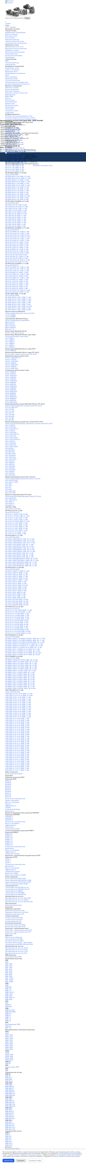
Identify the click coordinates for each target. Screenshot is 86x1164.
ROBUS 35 (9, 839)
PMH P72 (8, 1140)
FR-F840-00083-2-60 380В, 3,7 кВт (17, 187)
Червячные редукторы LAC (14, 914)
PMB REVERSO (10, 1012)
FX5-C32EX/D (10, 425)
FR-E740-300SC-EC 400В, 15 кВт (16, 288)
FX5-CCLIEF (9, 409)
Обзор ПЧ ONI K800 (12, 637)
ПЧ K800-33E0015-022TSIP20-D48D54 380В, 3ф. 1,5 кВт (25, 640)
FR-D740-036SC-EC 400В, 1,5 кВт (17, 246)
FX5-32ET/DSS (10, 470)
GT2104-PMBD (10, 317)
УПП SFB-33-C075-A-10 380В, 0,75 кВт (19, 695)
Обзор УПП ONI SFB (12, 692)
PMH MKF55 (9, 1086)
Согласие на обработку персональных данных (27, 1155)
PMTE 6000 (9, 1060)
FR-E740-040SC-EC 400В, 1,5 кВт (16, 279)
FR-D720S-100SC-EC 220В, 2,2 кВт (17, 240)
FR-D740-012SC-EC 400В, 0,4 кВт (17, 244)
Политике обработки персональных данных (66, 1156)
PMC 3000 (8, 965)
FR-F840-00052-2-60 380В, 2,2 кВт (17, 183)
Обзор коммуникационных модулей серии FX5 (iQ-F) (23, 406)
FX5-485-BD (9, 420)
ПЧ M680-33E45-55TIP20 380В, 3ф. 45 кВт (20, 683)
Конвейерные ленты (12, 68)
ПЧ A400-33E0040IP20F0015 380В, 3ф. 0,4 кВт (21, 558)
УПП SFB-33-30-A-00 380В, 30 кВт (17, 733)
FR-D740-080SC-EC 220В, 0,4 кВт (17, 249)
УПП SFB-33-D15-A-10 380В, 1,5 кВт (18, 702)
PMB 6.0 (8, 1013)
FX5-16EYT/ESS (10, 459)
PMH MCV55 (9, 1124)
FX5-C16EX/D (10, 441)
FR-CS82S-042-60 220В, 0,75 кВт (16, 206)
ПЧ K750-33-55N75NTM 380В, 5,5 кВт (18, 610)
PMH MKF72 (9, 1088)
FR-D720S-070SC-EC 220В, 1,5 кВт (17, 238)
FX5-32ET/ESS (10, 475)
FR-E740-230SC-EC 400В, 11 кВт (16, 286)
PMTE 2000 (9, 1054)
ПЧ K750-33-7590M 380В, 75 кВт (16, 628)
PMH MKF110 (10, 1092)
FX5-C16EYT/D (10, 445)
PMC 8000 (8, 974)
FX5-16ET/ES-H (10, 498)
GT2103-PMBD (10, 315)
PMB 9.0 (8, 1021)
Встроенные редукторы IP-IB (15, 926)
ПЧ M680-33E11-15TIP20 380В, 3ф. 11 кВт (20, 672)
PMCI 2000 (9, 1038)
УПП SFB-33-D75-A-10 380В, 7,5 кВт (18, 717)
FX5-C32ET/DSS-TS (12, 434)
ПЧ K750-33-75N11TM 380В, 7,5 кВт (18, 612)
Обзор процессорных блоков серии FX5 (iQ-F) (21, 354)
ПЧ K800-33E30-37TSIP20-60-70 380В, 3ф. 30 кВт (22, 654)
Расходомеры (9, 107)
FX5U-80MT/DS (10, 400)
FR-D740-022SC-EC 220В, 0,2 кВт (17, 251)
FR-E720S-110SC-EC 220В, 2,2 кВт (17, 270)
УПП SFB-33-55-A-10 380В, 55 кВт (17, 752)
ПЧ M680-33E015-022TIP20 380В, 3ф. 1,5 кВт (21, 663)
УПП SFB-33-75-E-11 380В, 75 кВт (17, 770)
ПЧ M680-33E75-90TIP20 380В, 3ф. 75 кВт (20, 686)
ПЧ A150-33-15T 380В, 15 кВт (15, 534)
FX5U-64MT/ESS (11, 386)
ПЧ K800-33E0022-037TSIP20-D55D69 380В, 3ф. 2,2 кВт (25, 642)
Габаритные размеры (12, 809)
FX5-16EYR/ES (10, 455)
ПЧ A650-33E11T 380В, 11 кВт (16, 582)
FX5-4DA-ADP (10, 493)
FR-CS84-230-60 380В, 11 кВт (15, 224)
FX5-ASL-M (9, 413)
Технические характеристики (15, 798)
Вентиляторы (9, 100)
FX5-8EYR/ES (10, 450)
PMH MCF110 (10, 1118)
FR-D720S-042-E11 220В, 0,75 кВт (17, 256)
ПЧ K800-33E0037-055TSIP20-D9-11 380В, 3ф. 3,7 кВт (24, 644)
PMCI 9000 (9, 1049)
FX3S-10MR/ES (10, 350)
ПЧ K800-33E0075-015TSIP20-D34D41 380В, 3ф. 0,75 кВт (25, 638)
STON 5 (8, 862)
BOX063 (8, 788)
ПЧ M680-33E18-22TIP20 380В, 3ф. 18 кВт (20, 676)
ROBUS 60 (9, 845)
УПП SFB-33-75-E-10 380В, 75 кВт (17, 768)
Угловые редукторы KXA (14, 919)
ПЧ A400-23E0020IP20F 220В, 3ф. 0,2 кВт (20, 548)
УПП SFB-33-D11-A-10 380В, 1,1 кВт (18, 699)
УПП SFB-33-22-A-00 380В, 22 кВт (17, 729)
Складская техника (11, 110)
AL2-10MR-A (9, 338)
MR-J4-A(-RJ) (10, 322)
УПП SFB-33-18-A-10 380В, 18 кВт (17, 727)
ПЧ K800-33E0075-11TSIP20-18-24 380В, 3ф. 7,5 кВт (23, 647)
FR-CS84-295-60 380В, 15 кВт (15, 226)
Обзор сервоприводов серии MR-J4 (17, 320)
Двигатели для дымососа (13, 937)
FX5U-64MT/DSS (11, 391)
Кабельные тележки (12, 87)
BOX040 (8, 784)
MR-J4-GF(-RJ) (10, 326)
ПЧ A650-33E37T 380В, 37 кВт (16, 590)
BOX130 (8, 795)
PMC (6, 962)
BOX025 (8, 781)
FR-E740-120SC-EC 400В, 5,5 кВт (16, 281)
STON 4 (8, 861)
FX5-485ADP (9, 416)
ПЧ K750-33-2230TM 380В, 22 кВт (17, 619)
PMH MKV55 (9, 1101)
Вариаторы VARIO (11, 873)
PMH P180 (8, 1145)
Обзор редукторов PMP (13, 957)
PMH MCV (9, 1122)
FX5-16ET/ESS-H (11, 500)
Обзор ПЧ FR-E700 (11, 265)
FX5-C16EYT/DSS (11, 446)
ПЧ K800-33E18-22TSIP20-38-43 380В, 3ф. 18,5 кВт (23, 653)
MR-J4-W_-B (9, 329)
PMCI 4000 (9, 1044)
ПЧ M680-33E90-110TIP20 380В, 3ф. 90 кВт (20, 688)
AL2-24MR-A (9, 345)
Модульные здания (11, 105)
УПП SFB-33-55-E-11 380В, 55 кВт (17, 759)
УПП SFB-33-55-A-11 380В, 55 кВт (17, 754)
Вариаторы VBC (11, 933)
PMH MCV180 (10, 1129)
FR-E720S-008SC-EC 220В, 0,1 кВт (17, 267)
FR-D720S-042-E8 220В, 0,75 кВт (16, 262)
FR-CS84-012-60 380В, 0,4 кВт (15, 212)
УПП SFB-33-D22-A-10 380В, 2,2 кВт (18, 706)
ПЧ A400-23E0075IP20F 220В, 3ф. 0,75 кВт (20, 551)
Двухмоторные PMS (12, 1067)
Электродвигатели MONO (14, 891)
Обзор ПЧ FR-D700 (12, 230)
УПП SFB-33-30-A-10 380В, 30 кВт (17, 734)
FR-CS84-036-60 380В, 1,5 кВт (15, 215)
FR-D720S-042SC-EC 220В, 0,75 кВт (17, 237)
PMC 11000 (9, 978)
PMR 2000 (8, 996)
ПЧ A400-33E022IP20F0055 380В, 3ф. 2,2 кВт (21, 564)
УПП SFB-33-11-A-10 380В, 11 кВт (17, 720)
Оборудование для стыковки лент (16, 82)
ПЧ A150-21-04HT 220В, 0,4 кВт (16, 514)
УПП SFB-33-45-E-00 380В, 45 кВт (17, 745)
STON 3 (8, 859)
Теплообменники (11, 102)
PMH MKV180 (10, 1106)
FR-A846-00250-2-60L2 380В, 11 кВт (18, 302)
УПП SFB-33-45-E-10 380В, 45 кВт (17, 747)
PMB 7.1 (8, 1017)
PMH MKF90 (9, 1090)
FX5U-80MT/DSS (11, 402)
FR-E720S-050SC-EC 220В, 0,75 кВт (17, 290)
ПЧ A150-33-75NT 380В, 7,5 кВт (16, 530)
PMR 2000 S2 (9, 997)
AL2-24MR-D (9, 347)
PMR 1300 (8, 994)
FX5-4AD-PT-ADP (11, 480)
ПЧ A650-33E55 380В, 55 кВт (15, 594)
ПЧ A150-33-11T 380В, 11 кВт (15, 532)
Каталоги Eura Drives (12, 1149)
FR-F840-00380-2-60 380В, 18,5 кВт (17, 196)
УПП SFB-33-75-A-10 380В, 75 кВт (17, 763)
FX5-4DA (8, 484)
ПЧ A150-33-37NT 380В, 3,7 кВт (16, 526)
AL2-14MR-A (9, 342)
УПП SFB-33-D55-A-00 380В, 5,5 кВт (18, 711)
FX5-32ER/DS (10, 468)
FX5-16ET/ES (9, 464)
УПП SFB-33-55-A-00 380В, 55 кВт (17, 750)
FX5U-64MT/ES (10, 384)
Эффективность (10, 805)
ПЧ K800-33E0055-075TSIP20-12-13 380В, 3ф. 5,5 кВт (24, 646)
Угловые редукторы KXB (14, 917)
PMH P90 (8, 1141)
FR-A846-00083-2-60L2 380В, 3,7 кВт (18, 297)
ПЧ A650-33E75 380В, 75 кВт (15, 596)
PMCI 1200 (9, 1037)
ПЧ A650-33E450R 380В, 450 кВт (17, 605)
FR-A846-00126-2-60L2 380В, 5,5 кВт (18, 299)
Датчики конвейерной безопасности (17, 84)
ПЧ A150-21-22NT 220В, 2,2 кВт (16, 519)
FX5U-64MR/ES (10, 382)
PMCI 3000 (9, 1042)
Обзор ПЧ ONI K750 (12, 608)
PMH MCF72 (9, 1115)
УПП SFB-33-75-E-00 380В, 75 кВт (17, 766)
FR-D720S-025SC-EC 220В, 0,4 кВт (17, 235)
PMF (6, 1070)
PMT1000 (8, 1006)
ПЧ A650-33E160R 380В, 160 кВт (17, 603)
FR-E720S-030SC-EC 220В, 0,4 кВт (17, 274)
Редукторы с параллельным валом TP (18, 932)
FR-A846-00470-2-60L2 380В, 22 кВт (18, 308)
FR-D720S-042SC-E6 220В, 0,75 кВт (17, 260)
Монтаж (8, 804)
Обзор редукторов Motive (14, 774)
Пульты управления (12, 89)
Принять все (8, 1160)
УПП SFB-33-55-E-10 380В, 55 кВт (17, 758)
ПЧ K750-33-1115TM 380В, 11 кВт (17, 614)
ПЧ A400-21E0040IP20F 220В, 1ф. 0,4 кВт (20, 541)
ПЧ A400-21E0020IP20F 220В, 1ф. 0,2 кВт (20, 539)
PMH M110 (9, 1081)
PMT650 (8, 1005)
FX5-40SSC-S (9, 503)
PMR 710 (8, 990)
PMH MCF (8, 1109)
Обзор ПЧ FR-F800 (11, 174)
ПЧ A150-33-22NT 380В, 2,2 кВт (16, 525)
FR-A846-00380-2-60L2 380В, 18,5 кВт (18, 306)
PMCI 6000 (9, 1047)
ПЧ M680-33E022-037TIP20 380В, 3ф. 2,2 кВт (21, 665)
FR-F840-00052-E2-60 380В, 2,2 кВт (17, 185)
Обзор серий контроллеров (14, 333)
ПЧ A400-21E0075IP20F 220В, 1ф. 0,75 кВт (20, 542)
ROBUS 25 (9, 836)
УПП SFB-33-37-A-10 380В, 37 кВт (17, 738)
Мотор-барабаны (11, 77)
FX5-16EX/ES (10, 461)
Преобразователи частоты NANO (16, 900)
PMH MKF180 (10, 1095)
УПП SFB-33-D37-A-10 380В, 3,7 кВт (18, 710)
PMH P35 (8, 1136)
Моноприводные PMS (12, 1024)
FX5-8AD (8, 489)
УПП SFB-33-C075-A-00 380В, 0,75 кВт (19, 694)
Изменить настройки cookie (43, 165)
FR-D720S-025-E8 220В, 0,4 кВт (16, 254)
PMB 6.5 (8, 1015)
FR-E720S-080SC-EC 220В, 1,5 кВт (17, 278)
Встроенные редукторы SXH (15, 925)
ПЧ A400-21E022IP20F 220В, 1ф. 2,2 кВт (19, 546)
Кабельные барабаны (12, 91)
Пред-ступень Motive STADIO (15, 875)
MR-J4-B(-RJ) (9, 324)
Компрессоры (10, 103)
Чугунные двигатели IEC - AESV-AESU (18, 942)
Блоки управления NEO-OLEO (15, 878)
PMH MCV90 (9, 1125)
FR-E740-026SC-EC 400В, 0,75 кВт (17, 292)
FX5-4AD (8, 486)
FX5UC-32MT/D (10, 359)
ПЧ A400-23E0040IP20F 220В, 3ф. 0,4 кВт (20, 550)
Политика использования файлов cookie (19, 116)
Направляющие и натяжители (15, 73)
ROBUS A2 (9, 834)
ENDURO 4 (9, 818)
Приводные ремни (11, 78)
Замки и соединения (12, 70)
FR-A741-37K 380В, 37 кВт (14, 167)
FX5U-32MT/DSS (11, 381)
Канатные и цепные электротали (16, 93)
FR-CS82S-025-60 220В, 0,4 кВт (16, 205)
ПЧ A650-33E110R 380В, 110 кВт (16, 599)
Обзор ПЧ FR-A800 (12, 295)
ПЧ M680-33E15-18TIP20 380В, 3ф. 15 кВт (20, 674)
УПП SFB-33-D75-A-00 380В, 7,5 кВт (18, 715)
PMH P (7, 1134)
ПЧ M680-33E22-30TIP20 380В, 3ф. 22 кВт (20, 678)
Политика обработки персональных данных (20, 118)
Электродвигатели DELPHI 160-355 (17, 889)
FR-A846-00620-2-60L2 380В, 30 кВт (18, 310)
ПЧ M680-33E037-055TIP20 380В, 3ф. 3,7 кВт (21, 667)
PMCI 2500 (9, 1040)
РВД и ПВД (9, 96)
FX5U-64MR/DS (10, 388)
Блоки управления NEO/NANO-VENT (18, 882)
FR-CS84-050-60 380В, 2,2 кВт (15, 217)
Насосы (7, 98)
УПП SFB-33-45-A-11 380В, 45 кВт (17, 743)
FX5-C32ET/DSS (10, 432)
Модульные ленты (11, 71)
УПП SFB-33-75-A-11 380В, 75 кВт (17, 765)
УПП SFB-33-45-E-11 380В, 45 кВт (17, 749)
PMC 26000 (9, 981)
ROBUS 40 (9, 841)
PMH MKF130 (10, 1093)
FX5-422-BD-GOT (11, 407)
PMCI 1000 (9, 1035)
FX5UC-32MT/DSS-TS (12, 358)
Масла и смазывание (12, 802)
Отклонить (20, 1160)
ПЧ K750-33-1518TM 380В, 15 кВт (17, 615)
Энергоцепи (9, 109)
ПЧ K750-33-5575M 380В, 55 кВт (16, 626)
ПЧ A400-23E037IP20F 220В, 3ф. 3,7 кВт (19, 557)
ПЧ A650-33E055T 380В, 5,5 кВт (16, 578)
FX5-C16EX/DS (10, 443)
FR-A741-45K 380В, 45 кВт (14, 169)
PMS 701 (8, 1028)
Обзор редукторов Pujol (13, 905)
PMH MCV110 (10, 1127)
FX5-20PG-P (9, 502)
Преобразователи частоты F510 (16, 953)
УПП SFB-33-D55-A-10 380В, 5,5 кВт (18, 713)
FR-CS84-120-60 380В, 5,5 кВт (15, 221)
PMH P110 (8, 1143)
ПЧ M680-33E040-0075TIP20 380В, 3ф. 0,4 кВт (21, 660)
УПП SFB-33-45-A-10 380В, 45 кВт (17, 742)
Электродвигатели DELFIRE (15, 893)
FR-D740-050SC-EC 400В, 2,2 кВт (17, 242)
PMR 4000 (8, 999)
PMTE (7, 1053)
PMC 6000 (8, 973)
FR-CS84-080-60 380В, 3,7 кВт (15, 219)
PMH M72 (8, 1077)
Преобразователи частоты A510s (16, 948)
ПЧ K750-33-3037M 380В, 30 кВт (16, 621)
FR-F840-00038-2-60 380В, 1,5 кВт (17, 180)
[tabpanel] (43, 121)
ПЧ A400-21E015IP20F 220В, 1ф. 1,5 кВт (19, 544)
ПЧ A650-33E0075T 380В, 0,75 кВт (17, 571)
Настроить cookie (35, 1160)
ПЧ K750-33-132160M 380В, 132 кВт (18, 633)
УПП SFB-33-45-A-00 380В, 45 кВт (17, 740)
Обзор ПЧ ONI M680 (12, 658)
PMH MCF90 (9, 1117)
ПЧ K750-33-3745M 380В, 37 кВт (16, 622)
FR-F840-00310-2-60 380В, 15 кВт (17, 194)
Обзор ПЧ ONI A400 (12, 537)
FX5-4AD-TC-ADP (11, 482)
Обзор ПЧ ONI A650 (12, 569)
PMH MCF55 (9, 1113)
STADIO (8, 807)
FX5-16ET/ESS (10, 466)
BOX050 (8, 786)
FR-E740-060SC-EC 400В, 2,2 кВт (16, 272)
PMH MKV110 (10, 1104)
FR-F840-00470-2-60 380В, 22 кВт (17, 198)
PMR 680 (8, 987)
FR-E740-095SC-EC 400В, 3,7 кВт (16, 285)
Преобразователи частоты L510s (16, 951)
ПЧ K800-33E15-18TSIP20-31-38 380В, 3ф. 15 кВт (22, 651)
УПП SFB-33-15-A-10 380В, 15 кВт (17, 724)
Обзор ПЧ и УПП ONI (13, 509)
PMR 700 (8, 989)
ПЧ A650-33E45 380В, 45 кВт (15, 592)
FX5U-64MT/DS (10, 390)
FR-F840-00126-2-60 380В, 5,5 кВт (17, 189)
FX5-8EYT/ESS (10, 454)
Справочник (9, 112)
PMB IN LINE (10, 1010)
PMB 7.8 (8, 1019)
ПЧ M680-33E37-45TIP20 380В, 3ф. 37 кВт (20, 681)
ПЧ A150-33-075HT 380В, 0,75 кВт (17, 521)
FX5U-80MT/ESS (11, 397)
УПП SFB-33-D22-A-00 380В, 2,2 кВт (18, 704)
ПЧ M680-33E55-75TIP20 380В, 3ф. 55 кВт (20, 685)
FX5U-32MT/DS (10, 379)
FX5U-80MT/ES (10, 395)
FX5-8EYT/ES (10, 452)
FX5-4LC (8, 487)
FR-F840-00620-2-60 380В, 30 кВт (17, 199)
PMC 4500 (8, 971)
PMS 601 (8, 1026)
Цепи (7, 75)
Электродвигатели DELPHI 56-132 (17, 887)
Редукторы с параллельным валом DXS (18, 930)
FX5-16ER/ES (9, 462)
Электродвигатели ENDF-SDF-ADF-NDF (19, 944)
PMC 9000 (8, 976)
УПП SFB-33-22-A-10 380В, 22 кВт (17, 731)
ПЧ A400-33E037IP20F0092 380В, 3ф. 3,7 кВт (21, 566)
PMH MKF (8, 1085)
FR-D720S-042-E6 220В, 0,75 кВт (16, 258)
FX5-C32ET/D (10, 430)
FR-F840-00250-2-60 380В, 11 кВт (17, 192)
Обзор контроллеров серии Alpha (16, 336)
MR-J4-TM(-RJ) (10, 327)
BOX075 (8, 789)
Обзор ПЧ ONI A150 (12, 512)
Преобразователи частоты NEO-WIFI (18, 898)
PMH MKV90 (9, 1102)
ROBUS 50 (9, 843)
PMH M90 (8, 1079)
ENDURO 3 (9, 816)
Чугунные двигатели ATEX (14, 941)
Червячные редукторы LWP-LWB (16, 912)
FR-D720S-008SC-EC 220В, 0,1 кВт (17, 231)
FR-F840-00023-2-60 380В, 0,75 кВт (17, 176)
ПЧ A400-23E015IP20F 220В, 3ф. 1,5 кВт (19, 553)
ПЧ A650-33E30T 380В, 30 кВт (16, 589)
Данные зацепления (12, 800)
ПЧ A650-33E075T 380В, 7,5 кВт (16, 580)
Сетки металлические (12, 80)
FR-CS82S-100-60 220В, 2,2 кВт (16, 210)
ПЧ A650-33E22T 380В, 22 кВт (16, 587)
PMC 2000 (8, 964)
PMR (6, 985)
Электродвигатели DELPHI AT (15, 894)
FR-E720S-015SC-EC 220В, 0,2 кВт (17, 269)
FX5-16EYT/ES (10, 457)
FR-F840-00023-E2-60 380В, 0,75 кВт (18, 178)
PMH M (7, 1076)
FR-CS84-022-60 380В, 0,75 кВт (16, 214)
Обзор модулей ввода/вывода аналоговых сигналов (22, 478)
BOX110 (8, 793)
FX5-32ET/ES (9, 473)
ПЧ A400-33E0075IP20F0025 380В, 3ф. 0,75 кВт (22, 560)
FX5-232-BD (9, 418)
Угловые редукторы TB (13, 921)
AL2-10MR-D (9, 340)
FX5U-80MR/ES (10, 393)
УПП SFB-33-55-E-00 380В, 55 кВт (17, 756)
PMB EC (8, 1063)
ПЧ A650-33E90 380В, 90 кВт (15, 598)
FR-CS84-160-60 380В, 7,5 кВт (15, 222)
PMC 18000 (9, 980)
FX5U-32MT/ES (10, 374)
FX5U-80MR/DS (10, 398)
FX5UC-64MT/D (10, 363)
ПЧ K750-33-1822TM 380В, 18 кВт (17, 617)
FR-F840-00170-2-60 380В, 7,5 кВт (17, 190)
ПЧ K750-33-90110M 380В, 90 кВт (17, 630)
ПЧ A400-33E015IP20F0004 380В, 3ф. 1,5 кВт (21, 562)
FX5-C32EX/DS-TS (11, 429)
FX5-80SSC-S (9, 505)
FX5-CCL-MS (9, 411)
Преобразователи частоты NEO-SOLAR (19, 901)
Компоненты (9, 811)
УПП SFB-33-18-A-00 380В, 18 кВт (17, 726)
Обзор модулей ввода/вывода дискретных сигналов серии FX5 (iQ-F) (29, 423)
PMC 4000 (8, 969)
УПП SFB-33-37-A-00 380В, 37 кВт (17, 736)
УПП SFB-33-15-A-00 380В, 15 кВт (17, 722)
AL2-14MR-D (9, 343)
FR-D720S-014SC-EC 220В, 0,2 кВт (17, 233)
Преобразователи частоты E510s (16, 949)
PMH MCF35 (9, 1111)
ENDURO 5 (9, 820)
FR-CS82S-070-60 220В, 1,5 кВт (16, 208)
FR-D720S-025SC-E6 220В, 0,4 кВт (17, 253)
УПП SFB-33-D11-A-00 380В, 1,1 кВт (18, 697)
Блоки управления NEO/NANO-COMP (18, 880)
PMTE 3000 (9, 1056)
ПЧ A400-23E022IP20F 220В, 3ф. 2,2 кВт (19, 555)
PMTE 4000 (9, 1058)
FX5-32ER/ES (9, 471)
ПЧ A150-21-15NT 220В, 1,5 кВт (16, 518)
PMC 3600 (8, 967)
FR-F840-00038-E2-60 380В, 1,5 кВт (17, 182)
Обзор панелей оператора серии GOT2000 (19, 313)
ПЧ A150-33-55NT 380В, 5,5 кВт (16, 528)
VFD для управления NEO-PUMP (16, 884)
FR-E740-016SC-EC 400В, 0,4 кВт (16, 276)
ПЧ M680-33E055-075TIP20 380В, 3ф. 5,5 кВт (21, 669)
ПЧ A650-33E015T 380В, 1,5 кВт (16, 573)
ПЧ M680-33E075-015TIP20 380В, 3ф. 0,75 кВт (21, 662)
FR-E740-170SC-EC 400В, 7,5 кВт (16, 283)
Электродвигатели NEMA (14, 939)
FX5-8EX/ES (9, 448)
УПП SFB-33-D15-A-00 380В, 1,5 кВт (18, 701)
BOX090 (8, 791)
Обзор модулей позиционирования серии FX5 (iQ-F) (23, 496)
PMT (6, 1003)
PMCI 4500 (9, 1045)
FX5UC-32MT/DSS (11, 361)
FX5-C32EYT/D (10, 436)
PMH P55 (8, 1138)
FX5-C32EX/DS (10, 427)
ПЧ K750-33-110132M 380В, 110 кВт (18, 631)
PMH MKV (9, 1099)
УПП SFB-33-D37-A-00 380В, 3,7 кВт (18, 708)
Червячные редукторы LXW (15, 910)
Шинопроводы (10, 94)
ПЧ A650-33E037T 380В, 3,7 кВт (16, 576)
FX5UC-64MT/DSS (11, 365)
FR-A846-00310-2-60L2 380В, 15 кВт (18, 304)
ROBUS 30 (9, 837)
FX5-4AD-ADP (10, 491)
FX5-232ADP (9, 414)
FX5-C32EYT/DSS (11, 438)
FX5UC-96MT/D (10, 366)
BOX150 (8, 797)
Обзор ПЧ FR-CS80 (12, 203)
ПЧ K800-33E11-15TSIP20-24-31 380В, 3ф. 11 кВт (22, 649)
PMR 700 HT (9, 992)
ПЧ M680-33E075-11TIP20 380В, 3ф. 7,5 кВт (20, 670)
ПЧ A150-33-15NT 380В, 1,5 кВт (16, 523)
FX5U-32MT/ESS (11, 375)
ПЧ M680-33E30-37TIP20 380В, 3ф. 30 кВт (20, 679)
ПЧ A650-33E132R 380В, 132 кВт (17, 601)
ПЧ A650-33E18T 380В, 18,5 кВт (16, 585)
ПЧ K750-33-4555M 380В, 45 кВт (16, 624)
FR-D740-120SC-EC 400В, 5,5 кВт (17, 247)
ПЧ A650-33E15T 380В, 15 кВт (16, 583)
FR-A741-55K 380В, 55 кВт (14, 171)
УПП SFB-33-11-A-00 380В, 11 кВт (17, 718)
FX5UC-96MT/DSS (11, 368)
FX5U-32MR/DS (10, 377)
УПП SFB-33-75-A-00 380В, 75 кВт (17, 761)
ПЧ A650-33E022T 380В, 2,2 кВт (16, 574)
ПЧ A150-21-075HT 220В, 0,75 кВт (17, 516)
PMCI (7, 1033)
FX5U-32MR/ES (10, 372)
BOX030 (8, 782)
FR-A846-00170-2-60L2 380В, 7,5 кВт (18, 301)
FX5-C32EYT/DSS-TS (12, 439)
